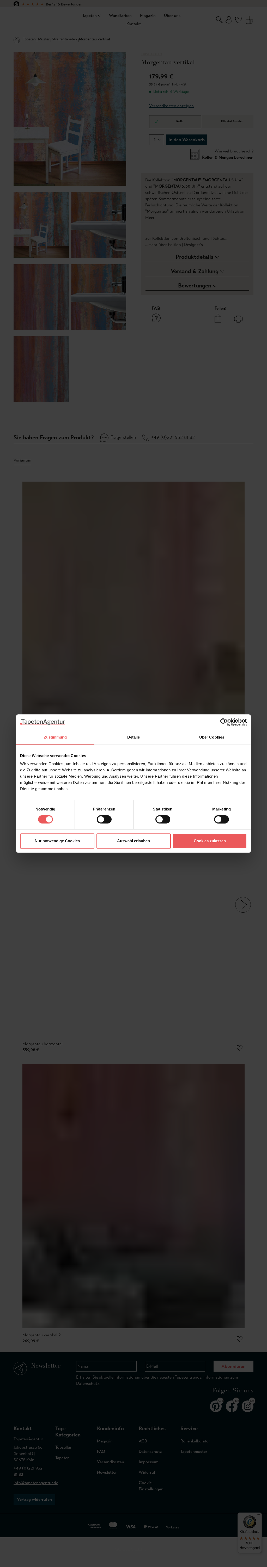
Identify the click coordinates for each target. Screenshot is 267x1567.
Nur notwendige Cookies (57, 841)
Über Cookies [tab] (211, 737)
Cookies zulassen (210, 841)
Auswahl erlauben (133, 841)
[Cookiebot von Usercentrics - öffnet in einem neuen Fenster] (224, 722)
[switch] (104, 819)
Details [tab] (133, 737)
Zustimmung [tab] (55, 737)
